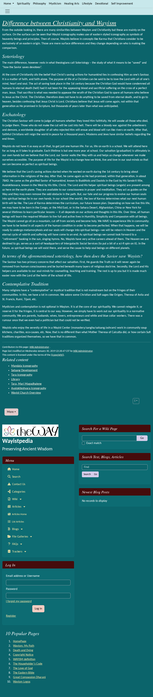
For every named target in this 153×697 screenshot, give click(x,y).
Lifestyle (87, 3)
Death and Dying (23, 650)
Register (11, 616)
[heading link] (27, 56)
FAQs (15, 544)
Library (15, 379)
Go (142, 438)
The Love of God (23, 668)
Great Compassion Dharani (29, 677)
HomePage (19, 641)
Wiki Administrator (39, 347)
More (10, 411)
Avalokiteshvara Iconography (28, 388)
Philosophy (39, 3)
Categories (18, 491)
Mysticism (55, 3)
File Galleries (20, 536)
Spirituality (23, 3)
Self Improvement (122, 3)
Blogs (15, 529)
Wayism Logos (21, 681)
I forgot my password (19, 601)
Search (15, 476)
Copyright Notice (23, 654)
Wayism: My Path (23, 645)
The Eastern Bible (23, 672)
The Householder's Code (27, 663)
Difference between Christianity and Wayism (59, 22)
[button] (136, 401)
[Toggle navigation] (7, 11)
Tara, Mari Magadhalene (26, 383)
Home (15, 469)
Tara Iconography (21, 374)
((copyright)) (57, 355)
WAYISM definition (24, 659)
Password (11, 589)
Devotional (101, 3)
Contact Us (18, 484)
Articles (16, 506)
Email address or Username (23, 576)
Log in (38, 608)
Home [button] (8, 3)
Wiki (14, 499)
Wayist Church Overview (26, 392)
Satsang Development (24, 370)
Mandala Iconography (24, 365)
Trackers (17, 551)
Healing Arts (71, 3)
